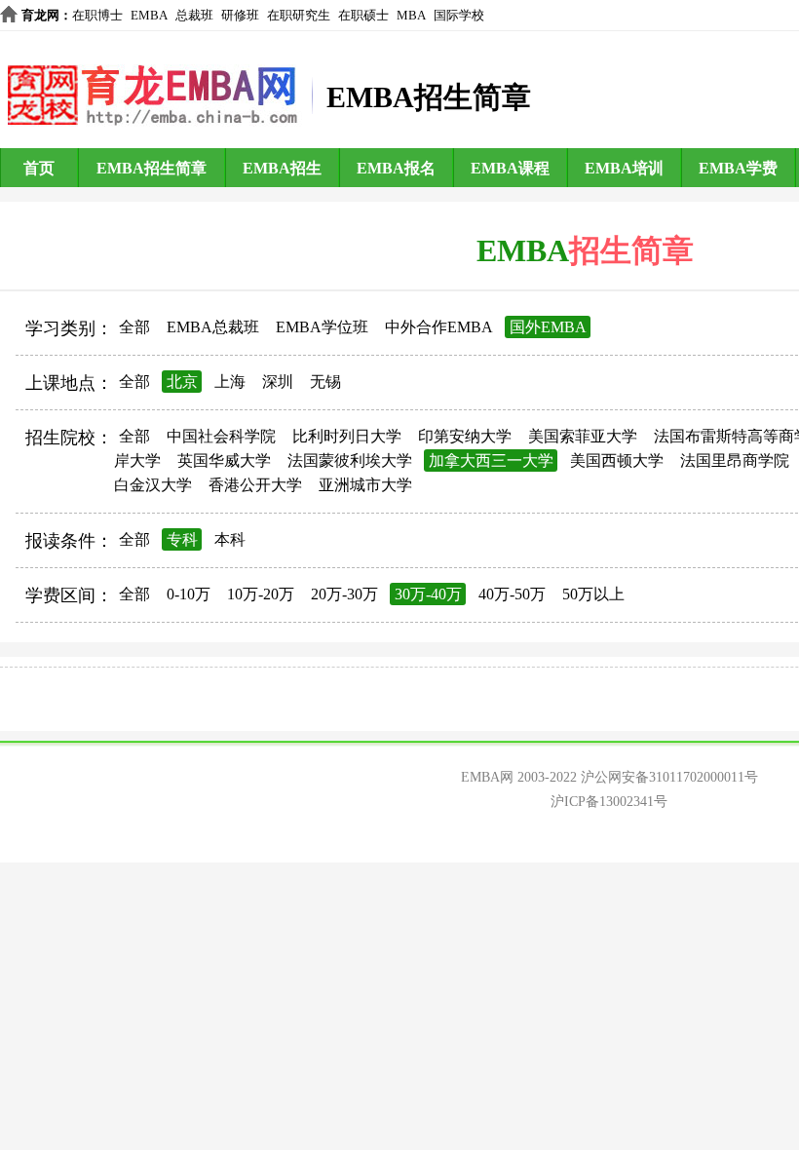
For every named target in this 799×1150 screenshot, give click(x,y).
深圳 (277, 381)
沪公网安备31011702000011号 (669, 777)
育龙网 (40, 15)
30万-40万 (428, 594)
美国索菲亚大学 (582, 436)
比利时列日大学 (346, 436)
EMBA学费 (738, 168)
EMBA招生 (282, 168)
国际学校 (459, 15)
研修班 (240, 15)
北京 (182, 381)
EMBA (149, 15)
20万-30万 (344, 594)
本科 (230, 539)
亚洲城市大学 (365, 485)
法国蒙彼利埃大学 (349, 460)
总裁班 (194, 15)
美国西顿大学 (617, 460)
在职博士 (97, 15)
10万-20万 (260, 594)
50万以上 (593, 594)
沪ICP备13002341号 (609, 801)
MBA (411, 15)
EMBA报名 (396, 168)
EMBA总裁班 (213, 327)
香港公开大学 (255, 485)
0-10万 (188, 594)
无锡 (325, 381)
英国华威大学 (224, 460)
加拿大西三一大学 (491, 460)
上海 (230, 381)
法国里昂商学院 (734, 460)
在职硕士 (363, 15)
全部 (134, 327)
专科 (182, 539)
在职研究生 (298, 15)
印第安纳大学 (465, 436)
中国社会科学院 (221, 436)
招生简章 (631, 250)
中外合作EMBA (439, 327)
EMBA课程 (510, 168)
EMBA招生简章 (151, 168)
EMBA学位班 (322, 327)
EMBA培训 (624, 168)
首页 (39, 168)
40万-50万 (512, 594)
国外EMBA (548, 327)
